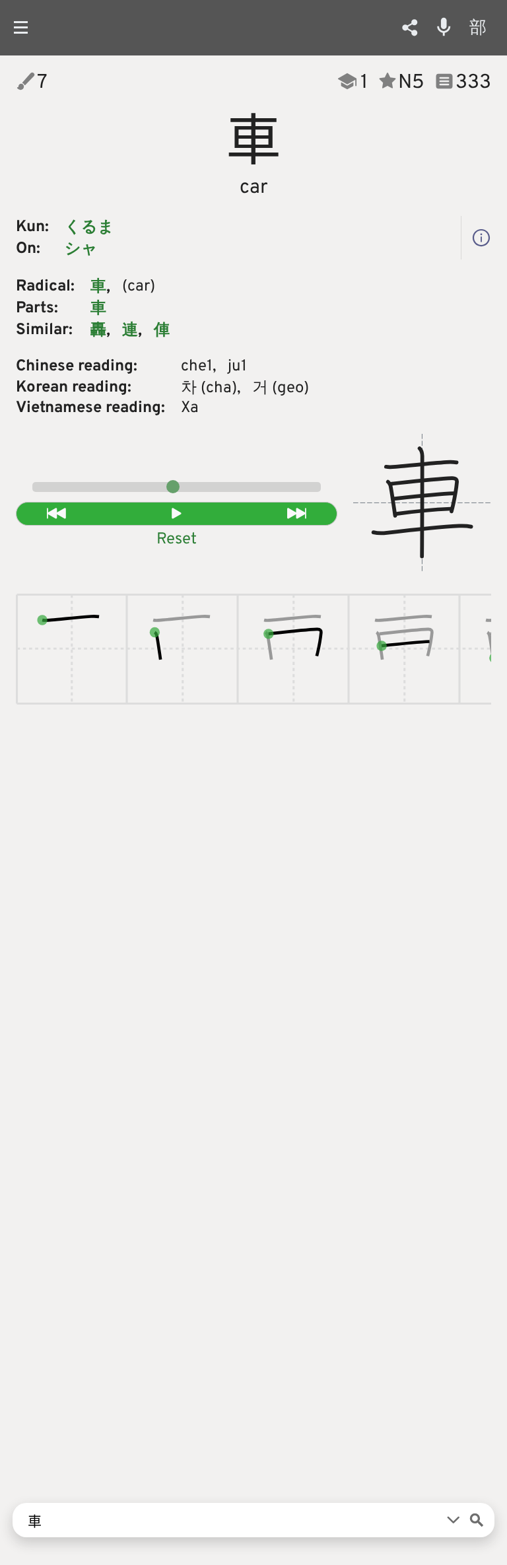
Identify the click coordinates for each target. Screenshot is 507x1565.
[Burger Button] (26, 27)
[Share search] (410, 27)
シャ (81, 250)
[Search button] (476, 1520)
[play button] (176, 514)
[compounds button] (481, 238)
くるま (89, 228)
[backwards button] (56, 514)
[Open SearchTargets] (453, 1520)
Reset (176, 539)
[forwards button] (297, 514)
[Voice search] (444, 27)
